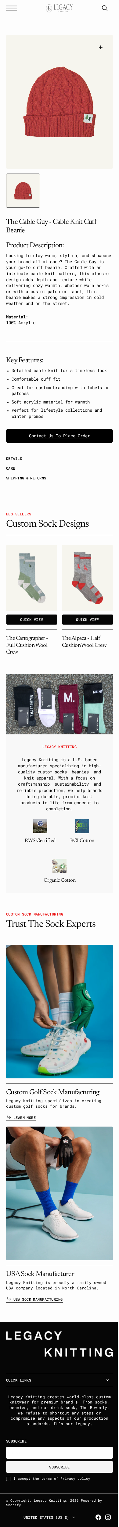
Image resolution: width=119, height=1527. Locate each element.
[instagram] (103, 1517)
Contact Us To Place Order (57, 442)
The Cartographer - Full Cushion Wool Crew (27, 651)
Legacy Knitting (50, 1500)
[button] (13, 8)
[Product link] (31, 584)
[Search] (100, 8)
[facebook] (94, 1517)
